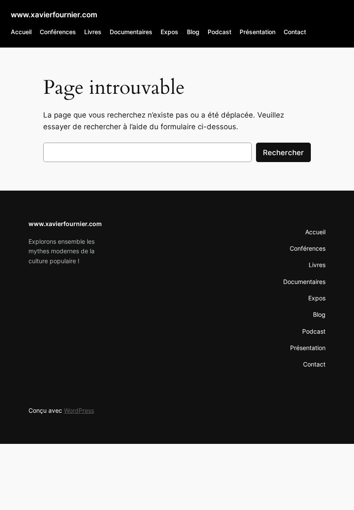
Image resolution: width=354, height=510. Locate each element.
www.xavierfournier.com (54, 14)
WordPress (79, 410)
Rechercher (283, 152)
